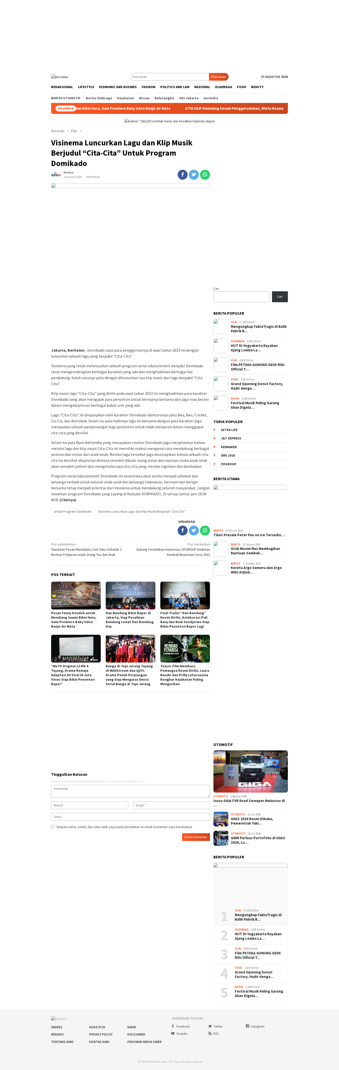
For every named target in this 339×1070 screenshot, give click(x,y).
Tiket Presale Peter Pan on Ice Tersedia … (249, 535)
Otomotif (220, 796)
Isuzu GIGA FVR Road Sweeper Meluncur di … (249, 803)
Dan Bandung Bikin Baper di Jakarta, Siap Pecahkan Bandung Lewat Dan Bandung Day (130, 620)
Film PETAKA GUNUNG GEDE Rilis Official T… (258, 367)
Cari (216, 288)
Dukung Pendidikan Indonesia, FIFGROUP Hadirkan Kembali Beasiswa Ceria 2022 (173, 549)
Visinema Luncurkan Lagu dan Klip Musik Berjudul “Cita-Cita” (141, 511)
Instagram (258, 1026)
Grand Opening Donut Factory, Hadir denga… (257, 386)
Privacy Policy (100, 1034)
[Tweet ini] (194, 175)
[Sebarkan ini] (183, 175)
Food (234, 379)
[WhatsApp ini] (205, 175)
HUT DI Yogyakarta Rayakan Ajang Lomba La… (254, 347)
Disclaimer (136, 1034)
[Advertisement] (169, 34)
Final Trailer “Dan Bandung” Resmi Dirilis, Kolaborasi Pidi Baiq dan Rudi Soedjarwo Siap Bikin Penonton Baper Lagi (184, 620)
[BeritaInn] (59, 76)
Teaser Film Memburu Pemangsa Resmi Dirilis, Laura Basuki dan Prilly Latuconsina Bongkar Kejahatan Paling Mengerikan (184, 675)
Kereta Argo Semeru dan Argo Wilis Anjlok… (256, 570)
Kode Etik (97, 1027)
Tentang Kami (62, 1042)
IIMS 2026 (228, 455)
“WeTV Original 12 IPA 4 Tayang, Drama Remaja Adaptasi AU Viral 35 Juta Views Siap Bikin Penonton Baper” (73, 675)
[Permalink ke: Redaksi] (56, 174)
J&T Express (231, 438)
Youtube (181, 1034)
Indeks (56, 1027)
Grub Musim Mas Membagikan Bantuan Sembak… (255, 550)
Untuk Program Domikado (73, 511)
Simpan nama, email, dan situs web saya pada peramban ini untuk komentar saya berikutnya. (124, 827)
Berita (218, 530)
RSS (215, 1034)
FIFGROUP (228, 464)
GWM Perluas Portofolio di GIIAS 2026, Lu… (258, 840)
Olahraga (237, 341)
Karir (131, 1027)
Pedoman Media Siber (144, 1042)
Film (234, 322)
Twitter (218, 1026)
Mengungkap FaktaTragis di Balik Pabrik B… (259, 328)
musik (235, 398)
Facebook (183, 1026)
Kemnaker (229, 447)
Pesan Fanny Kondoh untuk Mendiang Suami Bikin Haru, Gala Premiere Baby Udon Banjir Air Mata (73, 620)
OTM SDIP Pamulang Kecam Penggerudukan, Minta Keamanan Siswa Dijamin (224, 108)
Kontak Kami (99, 1042)
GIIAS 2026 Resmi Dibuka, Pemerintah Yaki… (252, 821)
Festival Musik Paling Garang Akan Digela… (255, 405)
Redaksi (57, 1034)
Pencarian (218, 76)
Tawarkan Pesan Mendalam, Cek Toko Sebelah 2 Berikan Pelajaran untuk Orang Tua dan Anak (86, 549)
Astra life (229, 430)
